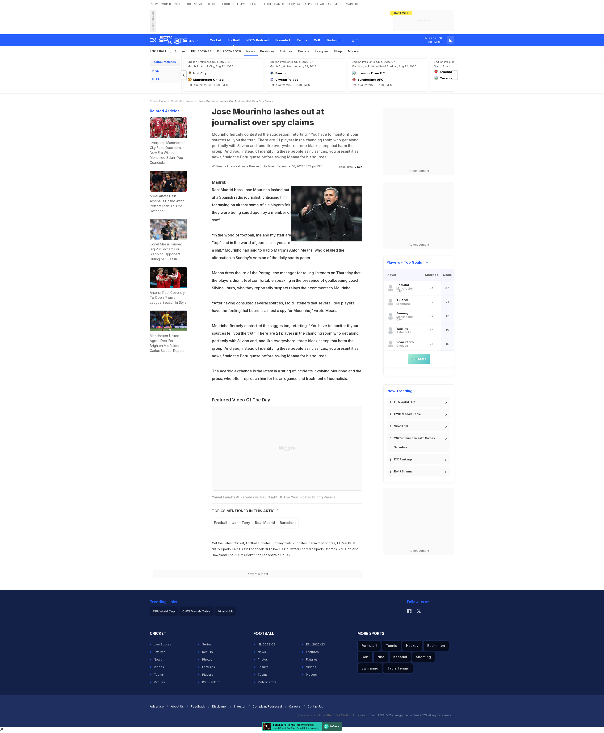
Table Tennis (398, 668)
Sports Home (158, 101)
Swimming (369, 668)
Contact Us (315, 706)
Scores (180, 51)
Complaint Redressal (267, 706)
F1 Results (344, 543)
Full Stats (418, 359)
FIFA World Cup (404, 402)
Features (267, 51)
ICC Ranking (211, 682)
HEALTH (255, 4)
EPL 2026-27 (201, 51)
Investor (240, 706)
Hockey (412, 646)
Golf (317, 40)
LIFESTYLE (240, 4)
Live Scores (162, 644)
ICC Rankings (403, 459)
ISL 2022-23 (267, 644)
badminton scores (322, 543)
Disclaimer (219, 706)
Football (233, 40)
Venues (159, 682)
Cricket (215, 40)
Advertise (157, 706)
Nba (381, 657)
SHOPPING (294, 4)
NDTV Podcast (257, 40)
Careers (295, 706)
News (250, 51)
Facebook (256, 549)
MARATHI (352, 4)
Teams (159, 674)
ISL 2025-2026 (229, 51)
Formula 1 (282, 40)
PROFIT (179, 4)
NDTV (154, 4)
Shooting (423, 657)
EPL (157, 79)
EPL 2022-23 (315, 644)
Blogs (338, 51)
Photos (207, 659)
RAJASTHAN (323, 4)
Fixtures (286, 51)
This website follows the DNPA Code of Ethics (329, 715)
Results (304, 51)
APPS (308, 4)
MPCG (339, 4)
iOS (287, 555)
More (352, 51)
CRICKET (213, 4)
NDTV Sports (221, 549)
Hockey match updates (290, 543)
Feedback (198, 706)
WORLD (166, 4)
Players (207, 674)
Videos (159, 667)
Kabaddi (400, 657)
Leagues (322, 51)
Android (273, 555)
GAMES (279, 4)
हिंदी (189, 4)
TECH (267, 4)
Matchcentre (267, 682)
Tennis (302, 40)
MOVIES (199, 4)
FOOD (226, 4)
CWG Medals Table (407, 414)
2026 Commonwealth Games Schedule (414, 442)
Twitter (294, 549)
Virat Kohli (401, 426)
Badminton (335, 40)
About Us (177, 706)
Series (206, 644)
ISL (157, 70)
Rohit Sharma (403, 471)
